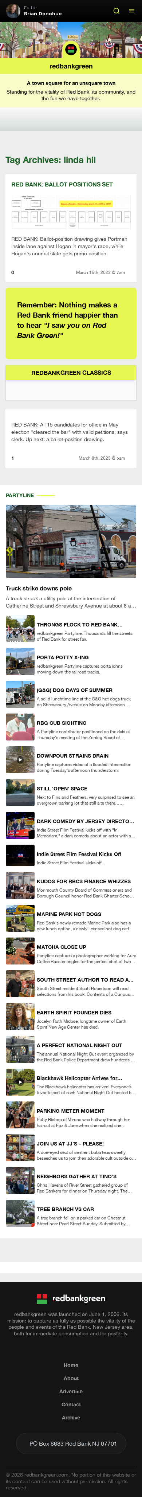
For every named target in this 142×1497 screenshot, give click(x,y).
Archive (71, 1417)
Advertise (71, 1391)
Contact (71, 1404)
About (71, 1378)
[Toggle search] (116, 10)
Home (71, 1365)
